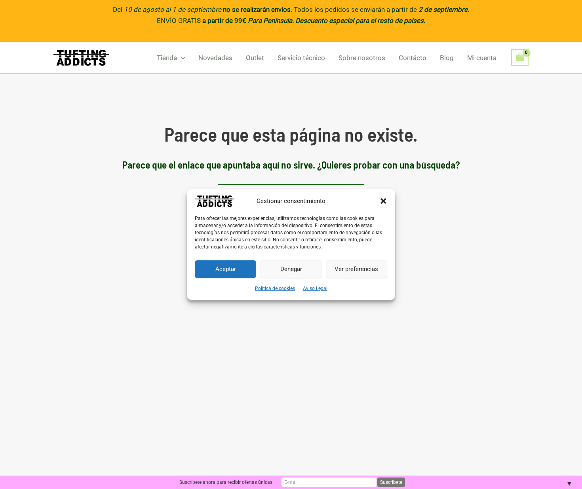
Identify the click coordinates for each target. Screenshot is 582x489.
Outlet (255, 58)
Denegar (291, 269)
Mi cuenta (481, 58)
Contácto (412, 58)
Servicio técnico (301, 58)
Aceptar (225, 269)
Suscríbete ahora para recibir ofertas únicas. (226, 482)
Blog (447, 58)
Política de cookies (275, 288)
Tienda (167, 58)
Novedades (215, 58)
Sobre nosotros (362, 58)
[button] (383, 201)
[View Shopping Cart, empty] (520, 57)
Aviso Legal (315, 288)
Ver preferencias (356, 269)
